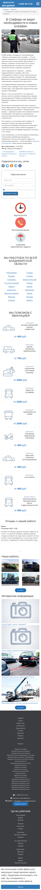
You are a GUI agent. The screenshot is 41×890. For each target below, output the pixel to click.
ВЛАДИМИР (8, 4)
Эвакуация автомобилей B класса (20, 781)
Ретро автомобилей (29, 460)
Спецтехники (29, 368)
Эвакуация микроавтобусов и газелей (20, 763)
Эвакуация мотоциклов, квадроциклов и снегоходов (20, 755)
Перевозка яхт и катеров (20, 769)
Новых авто (29, 455)
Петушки (29, 297)
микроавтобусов (29, 412)
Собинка (11, 300)
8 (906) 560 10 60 (25, 4)
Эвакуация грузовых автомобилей (20, 753)
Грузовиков (29, 392)
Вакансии (20, 733)
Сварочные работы (29, 499)
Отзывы (20, 730)
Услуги (20, 720)
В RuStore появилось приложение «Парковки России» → (27, 153)
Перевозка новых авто (21, 765)
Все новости (20, 707)
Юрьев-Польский (29, 279)
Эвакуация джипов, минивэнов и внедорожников (21, 757)
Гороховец (11, 279)
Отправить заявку (11, 193)
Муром (29, 293)
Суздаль (29, 276)
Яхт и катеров (29, 477)
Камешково (29, 290)
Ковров (29, 286)
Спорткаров (29, 457)
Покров (29, 283)
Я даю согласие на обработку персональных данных (19, 189)
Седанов (29, 327)
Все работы (20, 590)
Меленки (11, 297)
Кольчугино (11, 290)
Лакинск (29, 300)
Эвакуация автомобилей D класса (20, 785)
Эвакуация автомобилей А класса (20, 779)
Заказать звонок (20, 804)
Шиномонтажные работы (29, 502)
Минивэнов (29, 349)
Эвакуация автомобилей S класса (20, 789)
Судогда (29, 272)
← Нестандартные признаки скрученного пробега (9, 153)
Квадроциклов (29, 436)
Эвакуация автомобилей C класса (20, 783)
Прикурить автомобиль (20, 749)
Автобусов (29, 390)
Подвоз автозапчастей (29, 505)
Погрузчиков (29, 370)
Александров (11, 272)
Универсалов (29, 329)
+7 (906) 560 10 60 (21, 795)
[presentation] (19, 551)
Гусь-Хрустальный (11, 283)
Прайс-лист (20, 723)
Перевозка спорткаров (21, 767)
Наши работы (20, 728)
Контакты (20, 738)
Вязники (11, 276)
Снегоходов (29, 438)
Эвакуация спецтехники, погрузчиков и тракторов (20, 759)
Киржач (11, 286)
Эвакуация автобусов (20, 761)
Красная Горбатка (12, 293)
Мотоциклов (29, 434)
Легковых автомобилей (29, 325)
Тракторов (29, 373)
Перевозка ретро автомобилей (20, 771)
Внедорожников (29, 351)
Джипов (29, 347)
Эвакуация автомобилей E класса (20, 787)
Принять (20, 887)
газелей (29, 414)
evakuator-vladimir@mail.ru (21, 798)
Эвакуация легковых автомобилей (20, 751)
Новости (20, 735)
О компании (20, 726)
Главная (20, 718)
